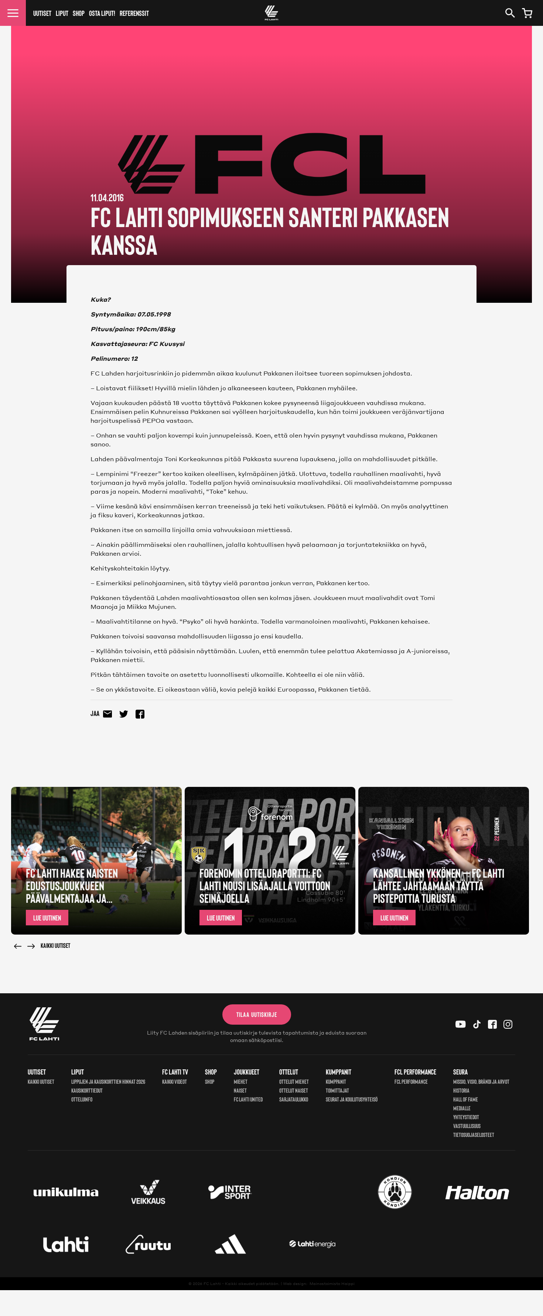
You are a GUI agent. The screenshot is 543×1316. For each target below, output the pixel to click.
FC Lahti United (248, 1099)
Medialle (462, 1107)
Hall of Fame (465, 1099)
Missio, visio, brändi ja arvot (481, 1081)
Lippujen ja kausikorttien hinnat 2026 (108, 1081)
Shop (79, 12)
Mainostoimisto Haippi (332, 1283)
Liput (62, 12)
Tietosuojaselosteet (473, 1134)
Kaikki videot (174, 1081)
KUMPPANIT (336, 1081)
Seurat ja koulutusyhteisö (352, 1099)
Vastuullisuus (467, 1125)
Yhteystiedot (466, 1116)
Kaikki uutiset (55, 945)
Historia (461, 1090)
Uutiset (42, 12)
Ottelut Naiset (293, 1090)
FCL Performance (411, 1081)
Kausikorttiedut (87, 1090)
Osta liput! (102, 12)
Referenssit (134, 12)
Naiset (240, 1090)
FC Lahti (212, 1283)
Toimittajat (337, 1090)
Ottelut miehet (294, 1081)
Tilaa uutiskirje (256, 1014)
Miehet (240, 1081)
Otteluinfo (81, 1099)
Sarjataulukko (293, 1099)
